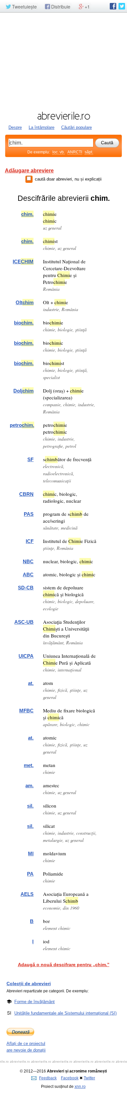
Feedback (48, 1078)
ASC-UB (24, 622)
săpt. (89, 152)
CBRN (26, 494)
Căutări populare (76, 127)
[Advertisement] (63, 61)
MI (31, 853)
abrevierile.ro (63, 116)
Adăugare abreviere (29, 170)
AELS (27, 894)
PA (30, 874)
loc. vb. (58, 152)
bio (24, 322)
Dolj (23, 390)
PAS (29, 514)
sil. (30, 806)
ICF (30, 541)
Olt (25, 302)
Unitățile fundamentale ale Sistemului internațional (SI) (65, 1013)
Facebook (69, 1078)
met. (29, 765)
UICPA (26, 656)
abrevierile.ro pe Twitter (122, 6)
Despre (15, 127)
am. (29, 785)
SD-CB (26, 587)
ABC (28, 574)
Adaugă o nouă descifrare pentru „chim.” (63, 964)
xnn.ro (80, 1086)
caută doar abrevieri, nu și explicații (68, 179)
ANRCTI (74, 152)
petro (22, 425)
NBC (28, 561)
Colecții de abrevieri (29, 983)
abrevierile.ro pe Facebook (113, 6)
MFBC (26, 710)
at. (31, 683)
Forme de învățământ (34, 1001)
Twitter (89, 1078)
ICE (23, 261)
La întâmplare (41, 127)
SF (30, 459)
